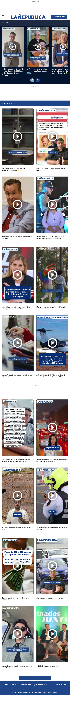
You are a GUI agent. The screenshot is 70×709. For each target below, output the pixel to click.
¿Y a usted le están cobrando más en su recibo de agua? (17, 528)
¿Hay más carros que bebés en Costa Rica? (50, 598)
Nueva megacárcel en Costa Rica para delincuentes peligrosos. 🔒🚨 (14, 169)
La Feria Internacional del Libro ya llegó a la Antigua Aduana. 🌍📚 (37, 71)
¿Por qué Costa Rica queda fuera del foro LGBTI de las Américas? (51, 308)
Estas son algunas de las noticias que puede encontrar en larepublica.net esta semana (16, 460)
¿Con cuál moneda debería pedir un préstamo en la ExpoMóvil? (17, 667)
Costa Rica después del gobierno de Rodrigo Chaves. (50, 169)
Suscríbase (60, 684)
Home (3, 22)
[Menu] (3, 17)
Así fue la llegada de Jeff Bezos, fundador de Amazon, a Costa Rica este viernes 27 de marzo (51, 376)
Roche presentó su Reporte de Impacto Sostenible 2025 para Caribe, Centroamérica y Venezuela (13, 72)
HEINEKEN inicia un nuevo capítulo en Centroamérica (48, 667)
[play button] (13, 47)
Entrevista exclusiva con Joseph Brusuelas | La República (17, 237)
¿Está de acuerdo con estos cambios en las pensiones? (15, 599)
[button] (59, 17)
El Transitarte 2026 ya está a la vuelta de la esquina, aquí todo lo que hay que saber (50, 237)
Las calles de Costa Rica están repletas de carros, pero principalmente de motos (52, 460)
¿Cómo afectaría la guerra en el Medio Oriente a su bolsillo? (17, 376)
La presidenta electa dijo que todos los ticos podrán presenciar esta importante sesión (16, 308)
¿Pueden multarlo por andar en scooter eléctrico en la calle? (51, 528)
